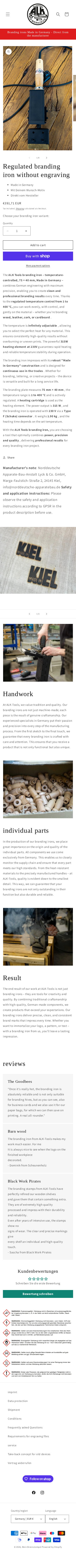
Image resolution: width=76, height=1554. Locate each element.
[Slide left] (29, 157)
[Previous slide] (29, 614)
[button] (8, 14)
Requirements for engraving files (28, 1436)
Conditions (15, 1418)
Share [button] (11, 457)
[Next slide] (46, 614)
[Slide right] (46, 157)
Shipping (20, 208)
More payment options (38, 265)
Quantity (8, 223)
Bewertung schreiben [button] (38, 1294)
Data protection (18, 1401)
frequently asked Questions (25, 1427)
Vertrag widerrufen (20, 1463)
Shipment (14, 1410)
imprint (12, 1392)
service (12, 1445)
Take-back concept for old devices (29, 1454)
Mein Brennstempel (32, 1547)
